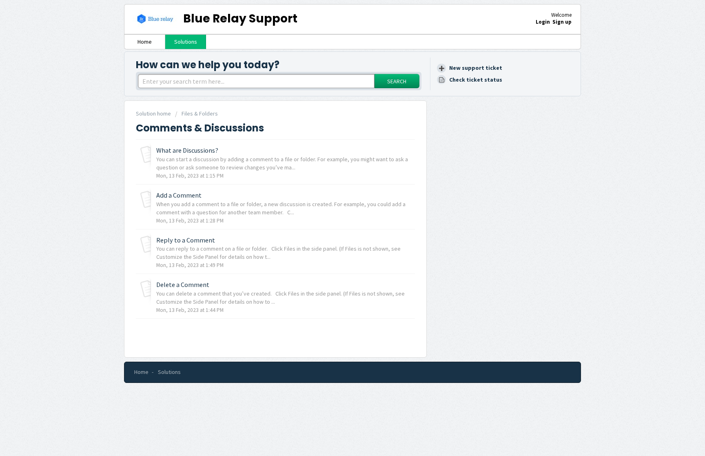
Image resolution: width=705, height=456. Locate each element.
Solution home (154, 113)
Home (144, 41)
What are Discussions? (187, 150)
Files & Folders (200, 113)
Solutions (185, 41)
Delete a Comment (182, 284)
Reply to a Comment (185, 240)
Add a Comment (179, 195)
